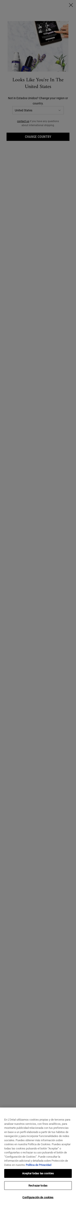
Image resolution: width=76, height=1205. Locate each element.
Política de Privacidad (38, 1164)
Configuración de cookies (37, 1197)
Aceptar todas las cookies (38, 1173)
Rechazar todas (38, 1185)
